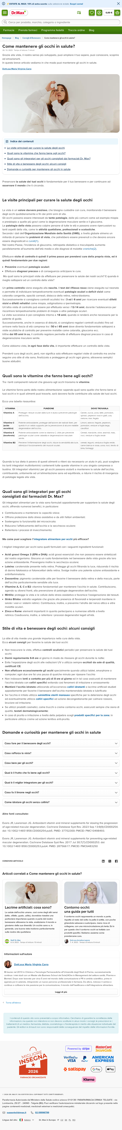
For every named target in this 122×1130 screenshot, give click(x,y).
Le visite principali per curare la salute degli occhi (36, 147)
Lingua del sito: (10, 1120)
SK (66, 1120)
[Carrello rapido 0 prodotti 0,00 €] (117, 13)
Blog (91, 30)
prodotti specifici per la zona (91, 715)
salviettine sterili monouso (54, 695)
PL (70, 1120)
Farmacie (8, 30)
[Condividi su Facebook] (116, 861)
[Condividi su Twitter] (110, 861)
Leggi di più (61, 992)
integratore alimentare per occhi (53, 539)
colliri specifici (44, 698)
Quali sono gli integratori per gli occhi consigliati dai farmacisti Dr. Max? (48, 158)
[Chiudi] (118, 4)
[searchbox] (61, 22)
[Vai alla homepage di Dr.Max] (18, 12)
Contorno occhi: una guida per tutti (79, 909)
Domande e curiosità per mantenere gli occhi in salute (39, 169)
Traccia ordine (76, 30)
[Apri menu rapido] (5, 13)
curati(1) (33, 241)
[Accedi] (99, 13)
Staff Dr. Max (16, 940)
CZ (62, 1120)
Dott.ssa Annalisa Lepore (80, 940)
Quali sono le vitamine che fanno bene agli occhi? (36, 153)
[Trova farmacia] (79, 12)
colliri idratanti (76, 686)
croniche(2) (89, 248)
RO (73, 1120)
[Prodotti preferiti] (92, 13)
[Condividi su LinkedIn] (103, 861)
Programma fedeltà (52, 30)
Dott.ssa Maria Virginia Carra (16, 69)
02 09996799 (42, 1112)
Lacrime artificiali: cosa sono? (28, 907)
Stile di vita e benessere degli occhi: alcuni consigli (36, 163)
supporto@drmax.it (16, 1112)
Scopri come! (76, 4)
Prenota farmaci (27, 30)
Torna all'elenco (13, 1002)
